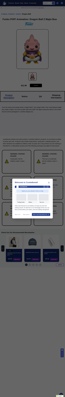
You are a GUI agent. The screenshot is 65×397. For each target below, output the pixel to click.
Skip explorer (26, 214)
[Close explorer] (48, 182)
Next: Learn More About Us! (40, 214)
